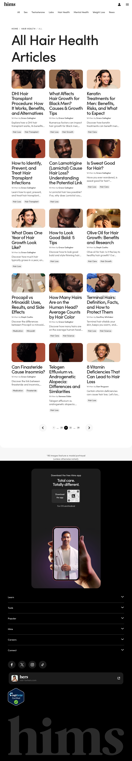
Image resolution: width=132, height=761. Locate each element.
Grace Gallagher (28, 118)
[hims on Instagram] (32, 665)
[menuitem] (18, 12)
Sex (26, 12)
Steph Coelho (102, 247)
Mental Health (81, 12)
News (112, 12)
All (18, 12)
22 (70, 427)
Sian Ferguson (102, 386)
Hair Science (68, 336)
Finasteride (32, 390)
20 (62, 427)
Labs (51, 12)
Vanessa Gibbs (65, 396)
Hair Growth (67, 132)
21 (66, 427)
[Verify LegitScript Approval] (16, 697)
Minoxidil (31, 331)
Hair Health (64, 12)
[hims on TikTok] (43, 665)
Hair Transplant (31, 132)
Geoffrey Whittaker (104, 317)
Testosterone (38, 12)
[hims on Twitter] (22, 665)
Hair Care (92, 132)
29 (78, 427)
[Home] (9, 4)
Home (15, 29)
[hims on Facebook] (12, 665)
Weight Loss (99, 12)
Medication (18, 331)
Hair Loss (17, 132)
